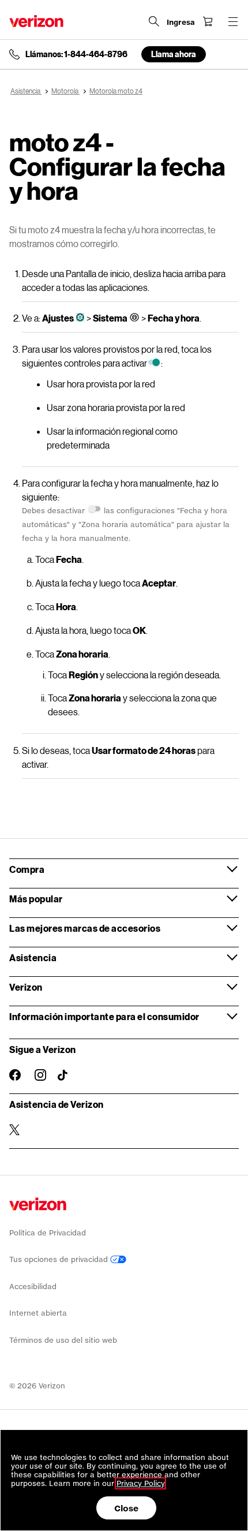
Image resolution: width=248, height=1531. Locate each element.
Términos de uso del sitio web (63, 1340)
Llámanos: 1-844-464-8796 (76, 54)
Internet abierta (38, 1313)
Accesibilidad (33, 1286)
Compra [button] (26, 869)
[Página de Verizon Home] (36, 21)
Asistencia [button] (33, 957)
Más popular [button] (36, 898)
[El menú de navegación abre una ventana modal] (233, 21)
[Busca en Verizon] (154, 21)
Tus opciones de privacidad (59, 1259)
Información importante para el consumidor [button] (104, 1016)
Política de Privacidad (47, 1232)
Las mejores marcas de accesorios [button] (84, 928)
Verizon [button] (26, 986)
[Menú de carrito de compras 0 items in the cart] (207, 21)
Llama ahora (173, 54)
